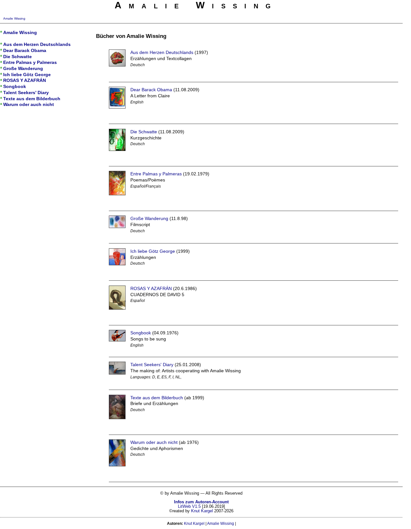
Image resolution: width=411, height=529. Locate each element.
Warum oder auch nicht (154, 442)
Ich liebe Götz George (152, 251)
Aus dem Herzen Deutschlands (161, 52)
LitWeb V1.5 (189, 506)
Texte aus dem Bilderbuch (156, 397)
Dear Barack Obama (151, 89)
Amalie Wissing (14, 18)
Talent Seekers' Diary (151, 364)
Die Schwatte (143, 131)
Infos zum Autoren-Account (201, 502)
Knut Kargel (202, 511)
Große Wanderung (149, 218)
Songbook (140, 332)
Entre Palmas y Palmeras (156, 173)
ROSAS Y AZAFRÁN (151, 288)
